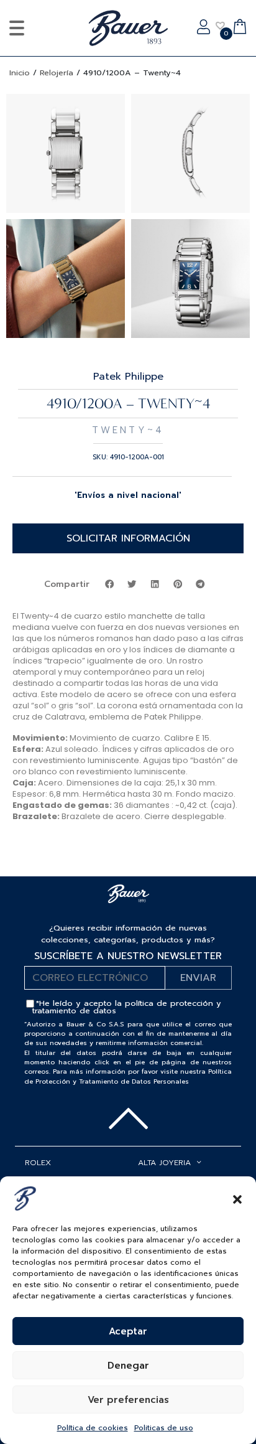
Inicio (19, 72)
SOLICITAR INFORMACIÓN (128, 538)
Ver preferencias (128, 1400)
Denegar (128, 1365)
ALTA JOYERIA (164, 1162)
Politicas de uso (163, 1427)
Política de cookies (92, 1427)
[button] (237, 1198)
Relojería (56, 72)
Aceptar (128, 1331)
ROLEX (38, 1162)
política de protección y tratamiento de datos (126, 1007)
